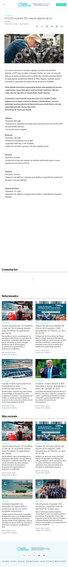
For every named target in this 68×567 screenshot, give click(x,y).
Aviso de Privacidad (32, 561)
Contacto (13, 561)
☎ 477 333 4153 (60, 561)
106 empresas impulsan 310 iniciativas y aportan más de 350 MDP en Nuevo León (49, 506)
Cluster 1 (7, 22)
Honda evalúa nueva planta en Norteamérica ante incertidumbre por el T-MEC (16, 386)
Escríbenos (50, 561)
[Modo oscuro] (2, 5)
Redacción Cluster (8, 406)
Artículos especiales (42, 323)
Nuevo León (39, 501)
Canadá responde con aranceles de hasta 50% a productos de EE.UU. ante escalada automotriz (14, 508)
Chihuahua (5, 501)
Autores (42, 561)
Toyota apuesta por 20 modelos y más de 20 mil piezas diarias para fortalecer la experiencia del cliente (17, 329)
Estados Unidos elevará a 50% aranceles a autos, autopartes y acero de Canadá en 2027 (50, 386)
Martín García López (8, 352)
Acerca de (21, 561)
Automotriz (8, 15)
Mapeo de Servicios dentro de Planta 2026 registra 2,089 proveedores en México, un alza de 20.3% (50, 329)
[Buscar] (4, 4)
